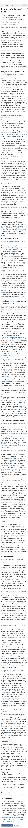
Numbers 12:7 (5, 333)
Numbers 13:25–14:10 (15, 465)
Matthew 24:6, (20, 174)
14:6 (8, 291)
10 (14, 732)
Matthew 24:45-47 (18, 501)
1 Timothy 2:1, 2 (11, 104)
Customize (17, 825)
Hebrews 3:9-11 (17, 551)
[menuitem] (2, 2)
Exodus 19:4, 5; (11, 460)
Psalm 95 (3, 425)
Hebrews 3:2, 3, (16, 337)
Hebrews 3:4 (13, 344)
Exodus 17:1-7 (9, 444)
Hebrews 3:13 (14, 707)
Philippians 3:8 (6, 381)
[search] (26, 2)
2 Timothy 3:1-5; (5, 228)
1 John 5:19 (21, 219)
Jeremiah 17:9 (5, 698)
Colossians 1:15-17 (6, 355)
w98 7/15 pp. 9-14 (10, 5)
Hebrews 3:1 (18, 241)
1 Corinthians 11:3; (7, 337)
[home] (2, 2)
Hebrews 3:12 (20, 603)
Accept (4, 825)
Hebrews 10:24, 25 (12, 660)
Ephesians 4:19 (5, 692)
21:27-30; (15, 134)
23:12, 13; (21, 134)
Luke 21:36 (4, 235)
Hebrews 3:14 (5, 725)
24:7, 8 (17, 460)
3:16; (5, 291)
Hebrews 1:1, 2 (6, 494)
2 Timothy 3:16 (5, 447)
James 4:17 (11, 528)
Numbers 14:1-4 (6, 537)
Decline (10, 825)
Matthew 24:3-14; (20, 226)
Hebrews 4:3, (10, 732)
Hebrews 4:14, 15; (19, 296)
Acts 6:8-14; (10, 134)
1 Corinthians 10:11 (15, 68)
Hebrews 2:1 (21, 612)
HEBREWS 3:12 (13, 24)
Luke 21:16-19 (15, 413)
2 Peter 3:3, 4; (14, 228)
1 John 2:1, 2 (4, 298)
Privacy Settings (11, 821)
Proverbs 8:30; (16, 353)
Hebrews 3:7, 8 (16, 438)
